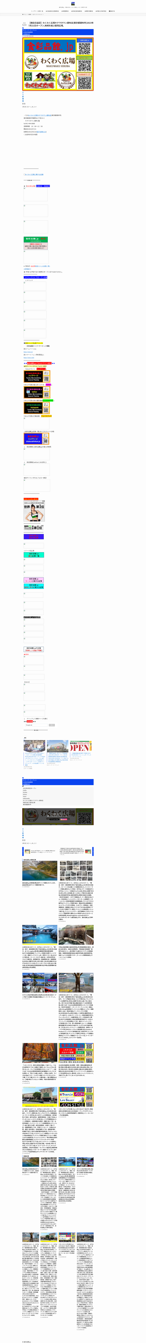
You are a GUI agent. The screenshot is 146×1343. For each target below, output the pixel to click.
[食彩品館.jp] (73, 3)
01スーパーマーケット (30, 30)
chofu (25, 790)
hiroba (25, 792)
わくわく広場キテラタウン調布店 (33, 800)
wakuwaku (26, 798)
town (24, 796)
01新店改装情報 (28, 32)
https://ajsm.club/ (29, 357)
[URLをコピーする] (23, 104)
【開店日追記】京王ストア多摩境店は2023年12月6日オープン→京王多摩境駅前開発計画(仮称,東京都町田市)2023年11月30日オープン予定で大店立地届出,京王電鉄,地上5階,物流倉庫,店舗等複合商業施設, (58, 757)
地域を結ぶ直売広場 (29, 802)
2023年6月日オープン (29, 788)
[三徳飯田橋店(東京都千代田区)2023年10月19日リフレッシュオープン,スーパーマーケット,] (81, 746)
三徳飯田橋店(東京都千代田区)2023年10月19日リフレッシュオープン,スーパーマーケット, (81, 754)
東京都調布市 (27, 804)
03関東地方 (26, 34)
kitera (25, 794)
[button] (23, 92)
